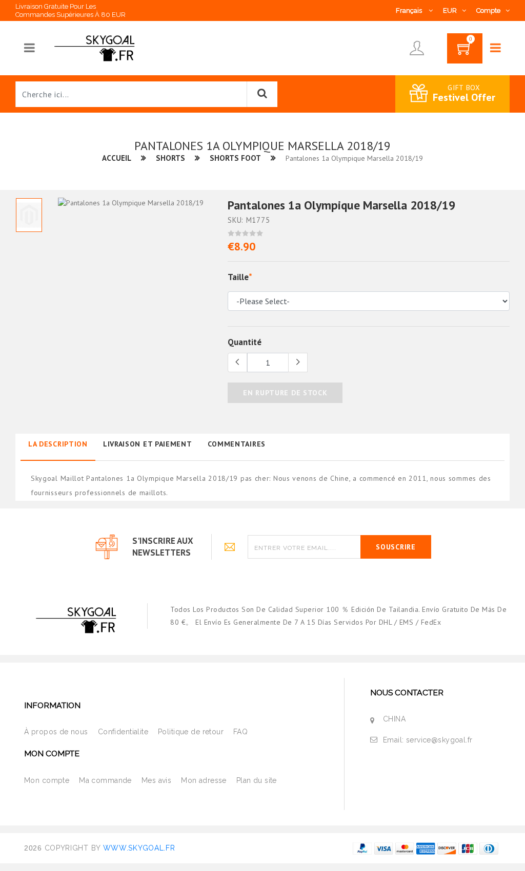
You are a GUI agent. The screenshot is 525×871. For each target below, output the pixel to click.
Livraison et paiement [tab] (147, 444)
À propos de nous (56, 732)
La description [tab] (58, 444)
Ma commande (105, 780)
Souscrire (395, 546)
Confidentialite (123, 732)
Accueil (116, 158)
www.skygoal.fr (139, 848)
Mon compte (46, 780)
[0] (464, 51)
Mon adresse (204, 780)
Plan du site (256, 780)
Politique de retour (191, 732)
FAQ (240, 732)
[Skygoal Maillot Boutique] (96, 47)
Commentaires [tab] (237, 444)
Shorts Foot (235, 158)
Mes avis (156, 780)
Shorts (170, 158)
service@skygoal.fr (439, 740)
